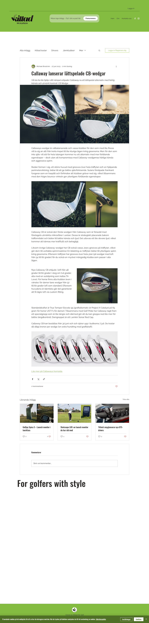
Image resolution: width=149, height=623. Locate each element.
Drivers (54, 50)
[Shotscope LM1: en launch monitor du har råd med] (74, 413)
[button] (99, 50)
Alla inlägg (25, 50)
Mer (81, 50)
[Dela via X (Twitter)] (38, 379)
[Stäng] (146, 619)
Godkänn (138, 619)
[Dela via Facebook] (32, 379)
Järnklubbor (69, 50)
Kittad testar (41, 50)
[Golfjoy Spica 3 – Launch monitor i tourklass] (37, 413)
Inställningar (126, 619)
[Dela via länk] (44, 379)
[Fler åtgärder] (116, 66)
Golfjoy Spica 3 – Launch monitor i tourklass (36, 429)
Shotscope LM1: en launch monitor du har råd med (74, 429)
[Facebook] (135, 18)
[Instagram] (138, 18)
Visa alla (126, 399)
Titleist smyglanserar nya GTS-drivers (110, 429)
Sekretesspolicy (101, 619)
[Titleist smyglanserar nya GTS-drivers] (112, 413)
